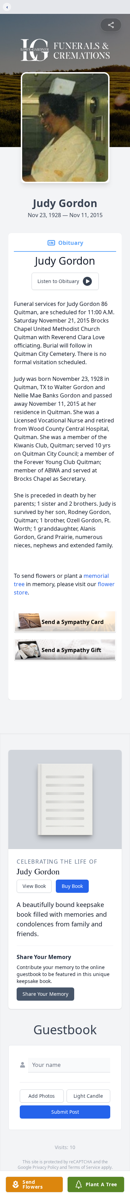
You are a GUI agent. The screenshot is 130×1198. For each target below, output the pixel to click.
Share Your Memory (45, 994)
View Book (34, 886)
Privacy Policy (46, 1167)
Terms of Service (84, 1167)
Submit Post (65, 1112)
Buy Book (72, 886)
